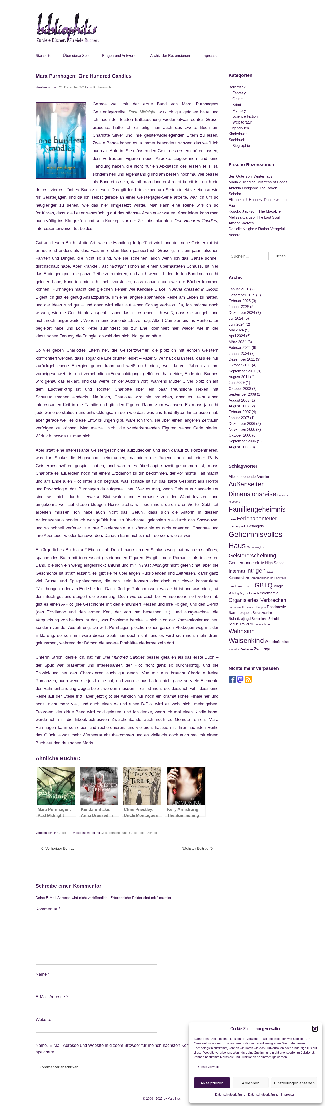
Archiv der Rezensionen (170, 55)
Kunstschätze (239, 578)
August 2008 (239, 400)
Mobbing (234, 593)
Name (43, 974)
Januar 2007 (239, 418)
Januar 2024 (239, 353)
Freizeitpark (237, 526)
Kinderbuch (238, 134)
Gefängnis (255, 526)
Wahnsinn (242, 631)
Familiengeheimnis (257, 509)
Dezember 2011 (242, 359)
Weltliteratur (242, 122)
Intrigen (256, 570)
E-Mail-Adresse (52, 996)
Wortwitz (234, 649)
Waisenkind (246, 640)
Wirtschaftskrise (277, 642)
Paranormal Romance (242, 607)
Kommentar (48, 909)
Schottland (259, 619)
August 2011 (239, 377)
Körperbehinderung (261, 577)
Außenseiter (246, 484)
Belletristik (237, 87)
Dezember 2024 (242, 312)
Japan (270, 571)
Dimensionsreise (252, 493)
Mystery (239, 110)
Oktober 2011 (240, 365)
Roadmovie (276, 607)
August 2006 (239, 447)
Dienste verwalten (209, 1067)
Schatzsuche (262, 613)
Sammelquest (240, 612)
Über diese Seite (76, 55)
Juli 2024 (236, 318)
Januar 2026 (239, 289)
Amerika (263, 477)
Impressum (288, 1094)
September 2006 (242, 441)
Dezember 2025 (242, 295)
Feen (232, 519)
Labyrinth (280, 577)
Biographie (241, 145)
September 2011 (242, 371)
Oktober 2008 (240, 388)
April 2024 (237, 336)
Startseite (43, 55)
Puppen (261, 607)
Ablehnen (250, 1082)
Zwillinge (262, 648)
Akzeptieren (212, 1082)
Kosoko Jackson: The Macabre (255, 211)
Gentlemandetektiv (246, 562)
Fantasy (239, 93)
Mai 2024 (236, 330)
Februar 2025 (240, 301)
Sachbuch (237, 139)
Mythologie (248, 593)
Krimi (236, 104)
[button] (314, 1028)
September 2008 (242, 394)
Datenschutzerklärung (230, 1094)
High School (148, 833)
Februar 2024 (240, 347)
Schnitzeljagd (240, 618)
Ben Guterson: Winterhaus (250, 176)
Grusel (62, 833)
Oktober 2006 (240, 435)
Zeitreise (246, 649)
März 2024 (237, 342)
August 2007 (239, 406)
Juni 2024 (237, 324)
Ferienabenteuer (257, 518)
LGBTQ (261, 585)
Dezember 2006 (242, 423)
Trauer (244, 624)
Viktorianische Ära (261, 624)
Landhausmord (239, 586)
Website (43, 1019)
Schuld (273, 619)
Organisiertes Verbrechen (257, 600)
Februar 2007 (240, 412)
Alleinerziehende (242, 476)
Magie (278, 586)
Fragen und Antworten (120, 55)
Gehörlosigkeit (256, 547)
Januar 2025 (239, 306)
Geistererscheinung (114, 833)
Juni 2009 (237, 382)
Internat (237, 571)
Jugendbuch (239, 128)
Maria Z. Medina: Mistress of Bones (258, 182)
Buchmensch (102, 87)
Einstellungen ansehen (294, 1082)
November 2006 (242, 429)
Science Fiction (245, 116)
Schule (234, 624)
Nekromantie (267, 593)
